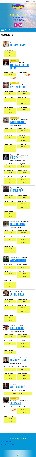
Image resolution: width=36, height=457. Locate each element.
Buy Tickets (18, 394)
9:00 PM (10, 55)
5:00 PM (10, 74)
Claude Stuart (18, 360)
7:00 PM (10, 52)
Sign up (28, 1)
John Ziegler (17, 294)
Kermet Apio (17, 190)
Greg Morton (17, 87)
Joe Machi (15, 403)
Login (33, 1)
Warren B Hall (18, 260)
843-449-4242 (18, 14)
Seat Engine (21, 455)
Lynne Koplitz (18, 122)
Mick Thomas (17, 224)
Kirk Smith (16, 157)
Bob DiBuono (17, 328)
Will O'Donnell (18, 387)
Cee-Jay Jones (18, 45)
